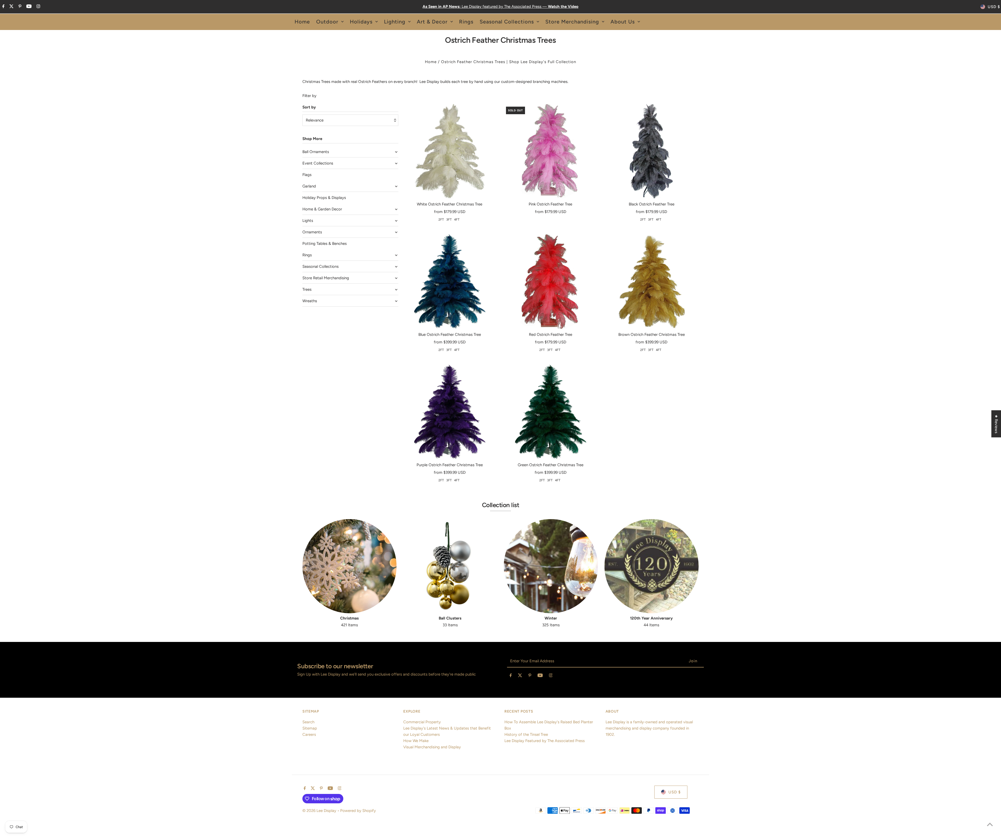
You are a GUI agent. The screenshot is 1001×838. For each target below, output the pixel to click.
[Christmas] (349, 566)
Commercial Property (422, 722)
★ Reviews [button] (996, 424)
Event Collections (317, 163)
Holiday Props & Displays (324, 197)
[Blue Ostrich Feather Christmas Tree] (449, 281)
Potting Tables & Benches (324, 243)
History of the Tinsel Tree (526, 734)
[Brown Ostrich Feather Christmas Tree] (651, 281)
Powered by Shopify (358, 810)
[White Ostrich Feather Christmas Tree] (449, 151)
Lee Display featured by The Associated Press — (500, 6)
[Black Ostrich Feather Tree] (651, 151)
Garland (309, 186)
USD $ (994, 6)
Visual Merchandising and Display (432, 747)
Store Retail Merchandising (325, 278)
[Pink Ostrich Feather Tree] (550, 151)
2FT (441, 219)
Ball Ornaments (315, 151)
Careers (309, 734)
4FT (457, 219)
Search (308, 722)
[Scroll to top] (990, 824)
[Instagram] (37, 7)
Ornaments (312, 232)
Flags (307, 174)
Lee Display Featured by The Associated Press (544, 740)
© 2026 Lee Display (319, 810)
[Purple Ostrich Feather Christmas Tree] (449, 412)
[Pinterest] (19, 7)
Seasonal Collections (320, 266)
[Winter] (551, 566)
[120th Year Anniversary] (652, 566)
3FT (449, 219)
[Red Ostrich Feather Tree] (550, 281)
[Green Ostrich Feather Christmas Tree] (550, 412)
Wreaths (309, 301)
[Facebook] (2, 7)
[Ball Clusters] (450, 566)
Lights (307, 220)
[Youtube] (28, 7)
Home (431, 61)
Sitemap (309, 728)
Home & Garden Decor (322, 209)
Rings (307, 255)
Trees (307, 289)
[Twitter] (11, 7)
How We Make (416, 740)
